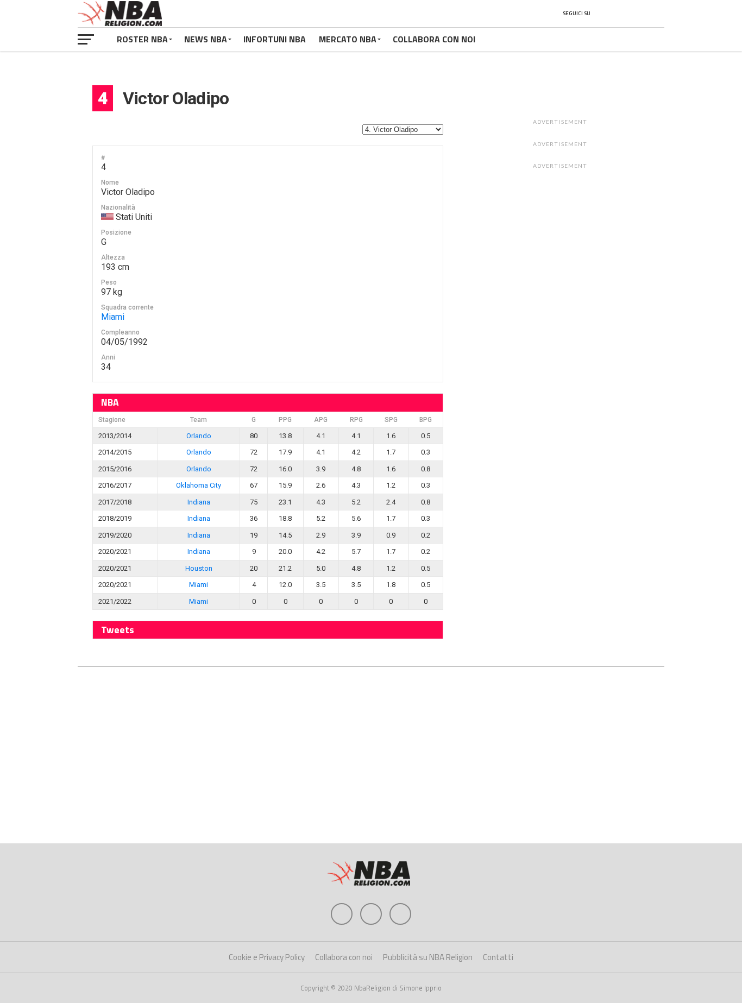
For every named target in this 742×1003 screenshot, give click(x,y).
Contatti (498, 957)
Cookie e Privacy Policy (267, 957)
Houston (198, 568)
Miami (112, 317)
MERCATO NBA (347, 39)
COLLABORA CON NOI (434, 39)
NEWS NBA (205, 39)
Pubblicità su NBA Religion (428, 957)
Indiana (198, 502)
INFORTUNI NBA (274, 39)
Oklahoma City (198, 485)
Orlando (198, 436)
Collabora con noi (344, 957)
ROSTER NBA (142, 39)
